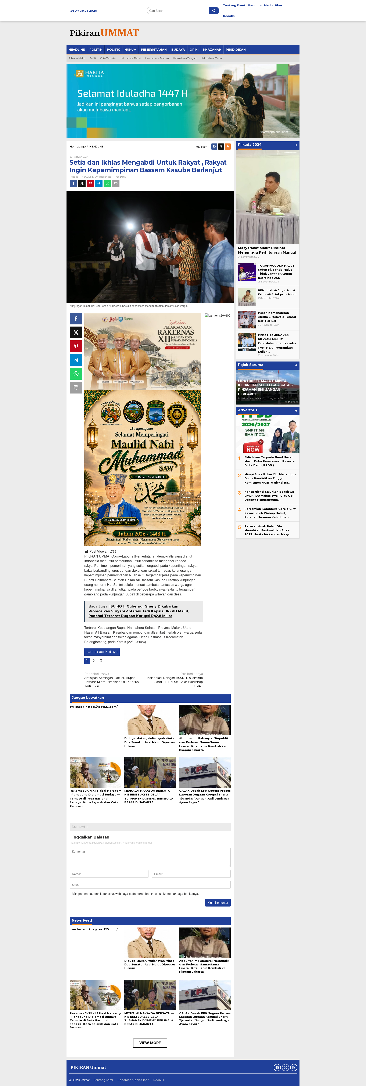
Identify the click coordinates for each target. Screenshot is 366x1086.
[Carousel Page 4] (294, 402)
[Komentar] (115, 183)
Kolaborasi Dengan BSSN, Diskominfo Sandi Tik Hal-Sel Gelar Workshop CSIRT (175, 680)
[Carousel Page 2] (289, 402)
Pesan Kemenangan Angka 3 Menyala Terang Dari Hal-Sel (277, 317)
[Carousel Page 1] (286, 402)
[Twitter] (221, 146)
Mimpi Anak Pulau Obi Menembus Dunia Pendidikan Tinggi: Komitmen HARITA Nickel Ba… (270, 478)
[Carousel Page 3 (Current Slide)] (292, 402)
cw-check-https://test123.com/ (94, 706)
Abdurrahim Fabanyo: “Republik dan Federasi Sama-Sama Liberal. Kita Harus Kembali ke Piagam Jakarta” (204, 966)
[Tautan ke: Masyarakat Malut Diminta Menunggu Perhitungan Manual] (267, 197)
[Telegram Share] (99, 183)
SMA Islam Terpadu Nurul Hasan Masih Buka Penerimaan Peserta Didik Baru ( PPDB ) (269, 461)
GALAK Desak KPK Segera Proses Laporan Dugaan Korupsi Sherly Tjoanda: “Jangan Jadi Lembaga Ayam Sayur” (205, 1018)
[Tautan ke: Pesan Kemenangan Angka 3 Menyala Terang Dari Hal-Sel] (247, 319)
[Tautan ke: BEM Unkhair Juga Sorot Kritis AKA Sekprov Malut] (247, 297)
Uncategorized (103, 176)
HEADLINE (88, 176)
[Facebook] (214, 146)
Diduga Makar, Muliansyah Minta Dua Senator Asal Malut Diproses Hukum (150, 742)
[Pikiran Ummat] (104, 33)
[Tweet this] (82, 183)
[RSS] (228, 146)
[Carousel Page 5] (297, 402)
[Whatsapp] (107, 183)
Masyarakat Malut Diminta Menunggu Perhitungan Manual (267, 250)
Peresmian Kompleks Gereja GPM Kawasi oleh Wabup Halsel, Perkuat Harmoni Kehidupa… (270, 513)
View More (150, 1043)
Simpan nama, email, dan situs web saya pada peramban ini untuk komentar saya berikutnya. (136, 893)
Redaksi (158, 1080)
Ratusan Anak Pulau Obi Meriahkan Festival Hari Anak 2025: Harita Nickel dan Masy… (267, 530)
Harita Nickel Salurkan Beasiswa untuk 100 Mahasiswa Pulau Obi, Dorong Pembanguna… (269, 495)
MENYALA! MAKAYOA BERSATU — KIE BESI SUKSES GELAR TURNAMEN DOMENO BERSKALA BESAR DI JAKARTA (149, 1018)
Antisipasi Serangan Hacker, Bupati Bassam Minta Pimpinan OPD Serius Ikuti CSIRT (111, 680)
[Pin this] (90, 183)
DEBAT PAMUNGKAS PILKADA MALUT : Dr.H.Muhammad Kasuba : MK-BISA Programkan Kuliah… (277, 343)
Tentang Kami (103, 1080)
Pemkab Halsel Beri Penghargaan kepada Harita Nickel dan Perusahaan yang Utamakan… (264, 387)
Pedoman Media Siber (133, 1080)
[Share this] (73, 183)
